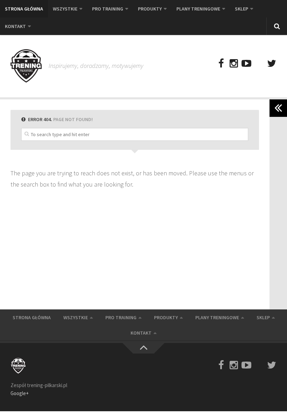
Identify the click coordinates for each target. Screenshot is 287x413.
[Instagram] (234, 64)
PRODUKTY (150, 9)
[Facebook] (221, 64)
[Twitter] (271, 64)
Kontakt (15, 26)
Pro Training (107, 9)
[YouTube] (246, 64)
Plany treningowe (198, 9)
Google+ (19, 393)
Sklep (241, 9)
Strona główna (24, 9)
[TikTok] (259, 64)
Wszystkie (65, 9)
